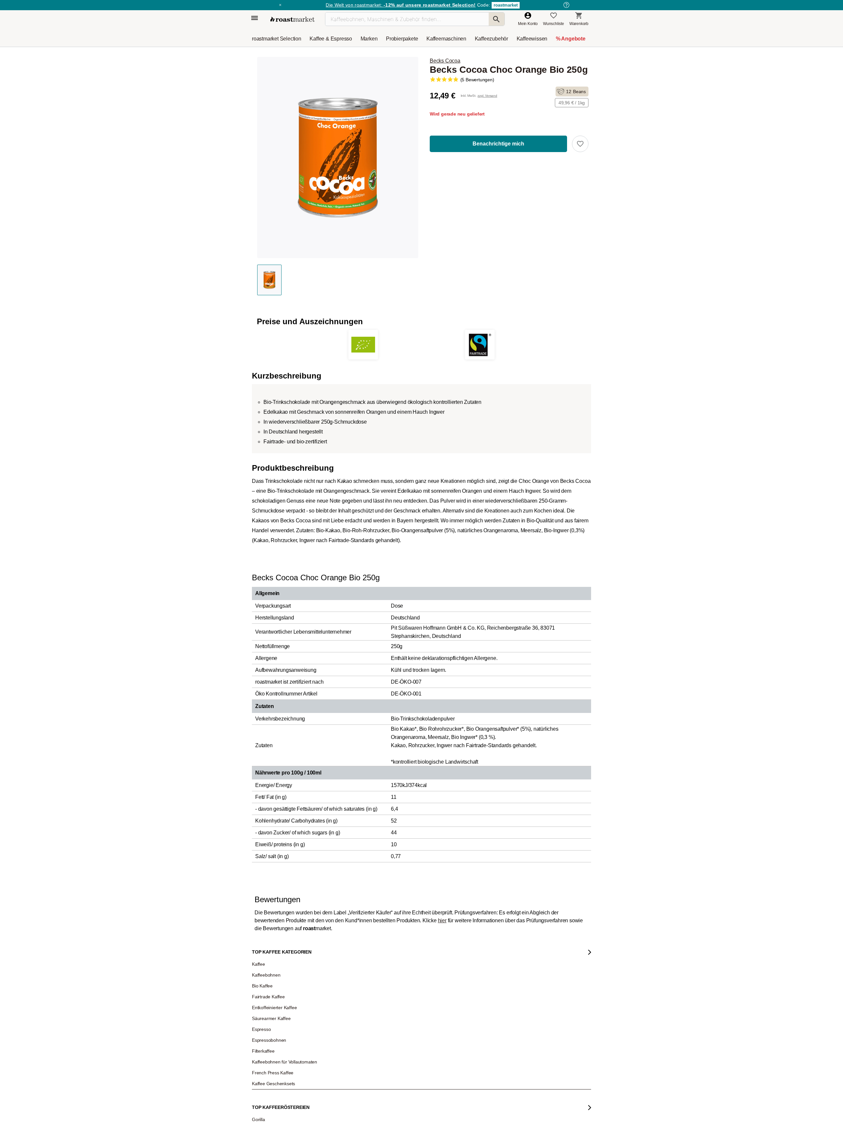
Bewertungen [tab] (311, 946)
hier (442, 920)
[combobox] (321, 1030)
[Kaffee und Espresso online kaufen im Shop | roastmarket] (292, 19)
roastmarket (506, 5)
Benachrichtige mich (498, 143)
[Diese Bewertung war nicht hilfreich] (543, 1122)
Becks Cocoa (445, 61)
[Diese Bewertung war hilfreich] (532, 1122)
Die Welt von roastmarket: (401, 5)
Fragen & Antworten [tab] (344, 948)
